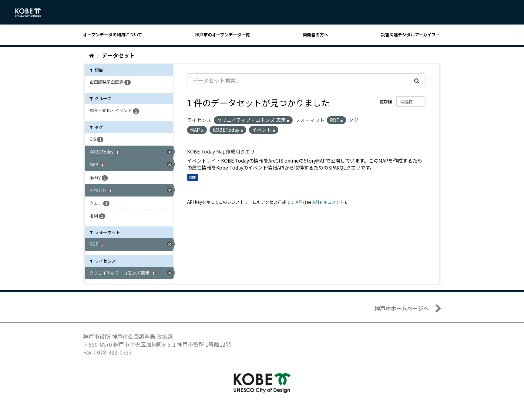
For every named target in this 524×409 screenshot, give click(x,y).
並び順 (386, 101)
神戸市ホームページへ (402, 308)
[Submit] (417, 80)
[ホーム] (91, 55)
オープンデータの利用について (112, 34)
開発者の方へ (315, 34)
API (299, 202)
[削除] (288, 120)
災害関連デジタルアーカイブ (408, 34)
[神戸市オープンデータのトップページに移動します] (31, 12)
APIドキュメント (328, 202)
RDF (192, 177)
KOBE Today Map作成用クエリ (221, 151)
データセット (118, 55)
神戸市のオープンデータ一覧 (222, 34)
